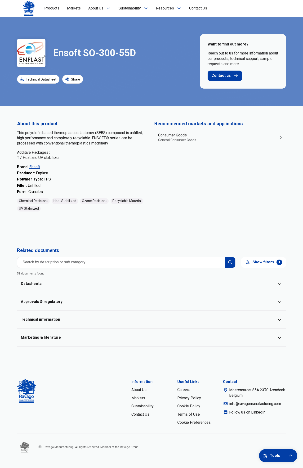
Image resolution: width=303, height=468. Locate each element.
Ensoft (34, 167)
